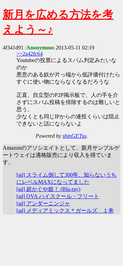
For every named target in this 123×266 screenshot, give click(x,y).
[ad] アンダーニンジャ (43, 203)
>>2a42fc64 (29, 54)
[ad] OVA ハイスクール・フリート (57, 196)
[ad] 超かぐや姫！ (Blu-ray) (48, 189)
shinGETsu (74, 136)
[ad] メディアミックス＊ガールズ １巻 (65, 210)
